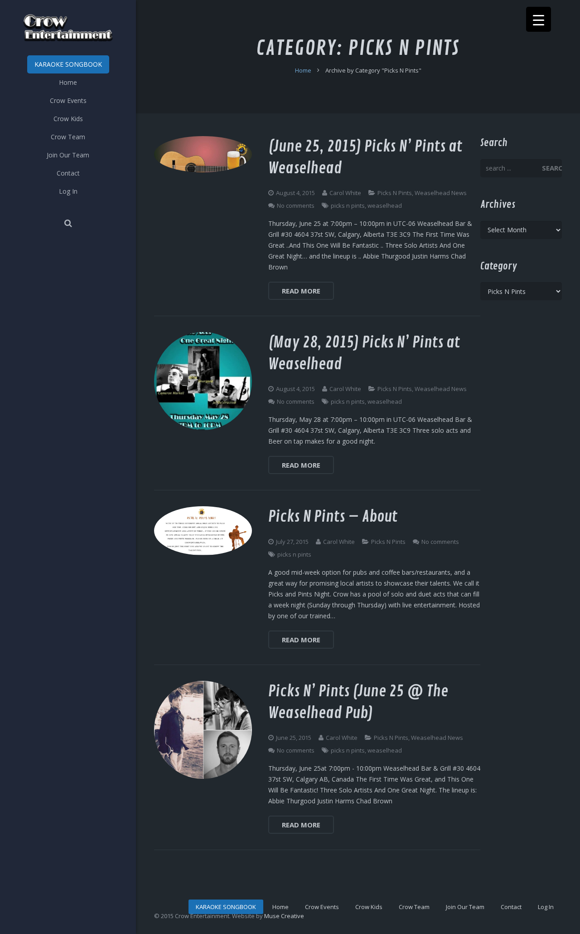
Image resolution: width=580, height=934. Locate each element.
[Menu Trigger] (538, 19)
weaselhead (384, 205)
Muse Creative (284, 916)
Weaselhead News (441, 193)
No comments (295, 205)
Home (303, 70)
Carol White (345, 193)
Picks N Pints (394, 193)
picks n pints (348, 205)
